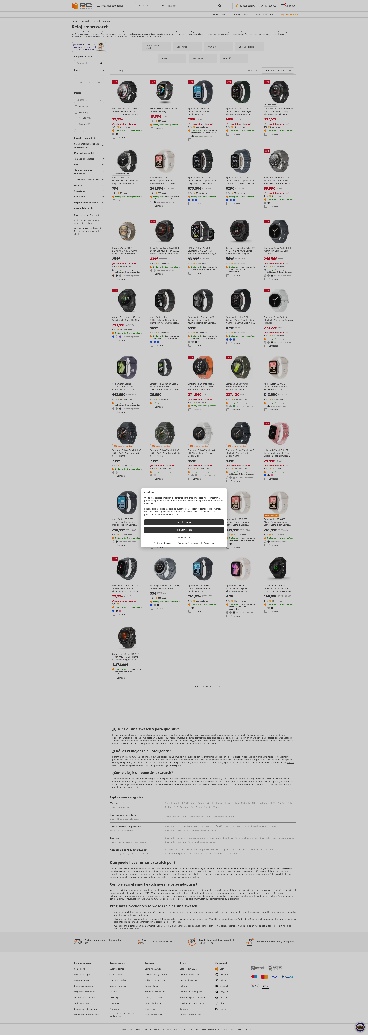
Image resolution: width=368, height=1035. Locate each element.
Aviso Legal (209, 543)
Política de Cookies (162, 543)
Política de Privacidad (187, 543)
